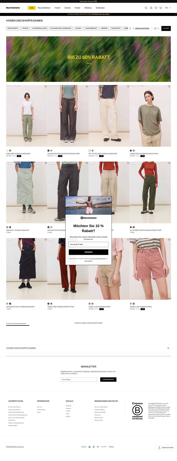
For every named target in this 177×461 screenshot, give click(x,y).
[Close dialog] (109, 198)
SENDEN (88, 252)
